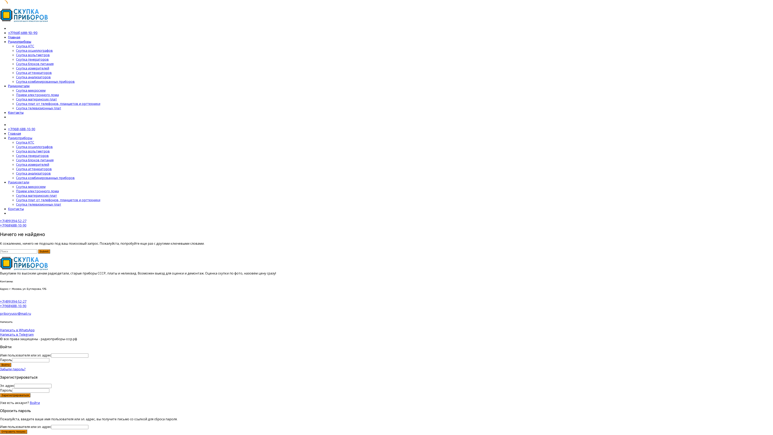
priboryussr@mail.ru (15, 313)
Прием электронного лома (37, 95)
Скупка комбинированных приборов (45, 81)
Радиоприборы (19, 42)
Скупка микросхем (30, 90)
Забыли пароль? (13, 369)
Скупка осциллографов (34, 50)
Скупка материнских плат (36, 99)
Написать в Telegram (17, 334)
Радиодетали (19, 86)
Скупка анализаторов (33, 77)
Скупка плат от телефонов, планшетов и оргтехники (58, 104)
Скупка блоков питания (35, 64)
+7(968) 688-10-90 (22, 33)
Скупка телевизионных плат (38, 108)
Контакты (16, 113)
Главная (14, 37)
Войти (35, 403)
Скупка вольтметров (33, 55)
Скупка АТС (25, 46)
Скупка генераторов (32, 59)
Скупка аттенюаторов (34, 72)
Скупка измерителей (32, 68)
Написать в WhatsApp (17, 330)
